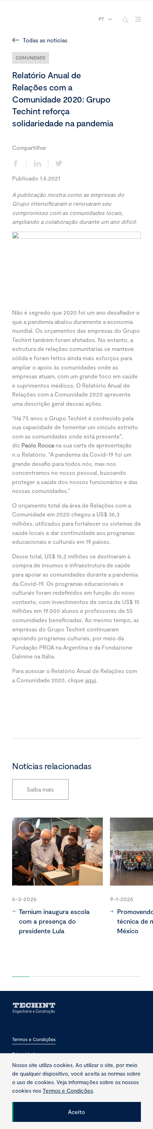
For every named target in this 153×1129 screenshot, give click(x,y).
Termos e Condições (34, 1039)
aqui (90, 680)
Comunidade (31, 57)
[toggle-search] (125, 19)
